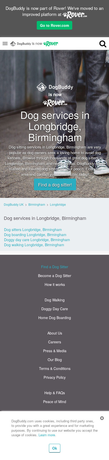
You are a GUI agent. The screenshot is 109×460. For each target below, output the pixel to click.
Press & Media (54, 350)
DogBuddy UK (14, 204)
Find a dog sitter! (55, 184)
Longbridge (58, 204)
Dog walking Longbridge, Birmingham (34, 244)
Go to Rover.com (54, 25)
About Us (54, 333)
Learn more (47, 434)
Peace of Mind (54, 401)
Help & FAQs (54, 392)
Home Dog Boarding (54, 317)
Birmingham (36, 204)
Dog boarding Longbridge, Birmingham (35, 234)
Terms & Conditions (54, 368)
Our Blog (55, 359)
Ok (54, 448)
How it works (55, 284)
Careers (54, 341)
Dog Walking (55, 299)
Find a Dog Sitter (54, 266)
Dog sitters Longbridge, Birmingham (33, 229)
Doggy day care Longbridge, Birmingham (37, 239)
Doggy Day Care (54, 308)
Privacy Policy (55, 377)
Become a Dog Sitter (54, 275)
